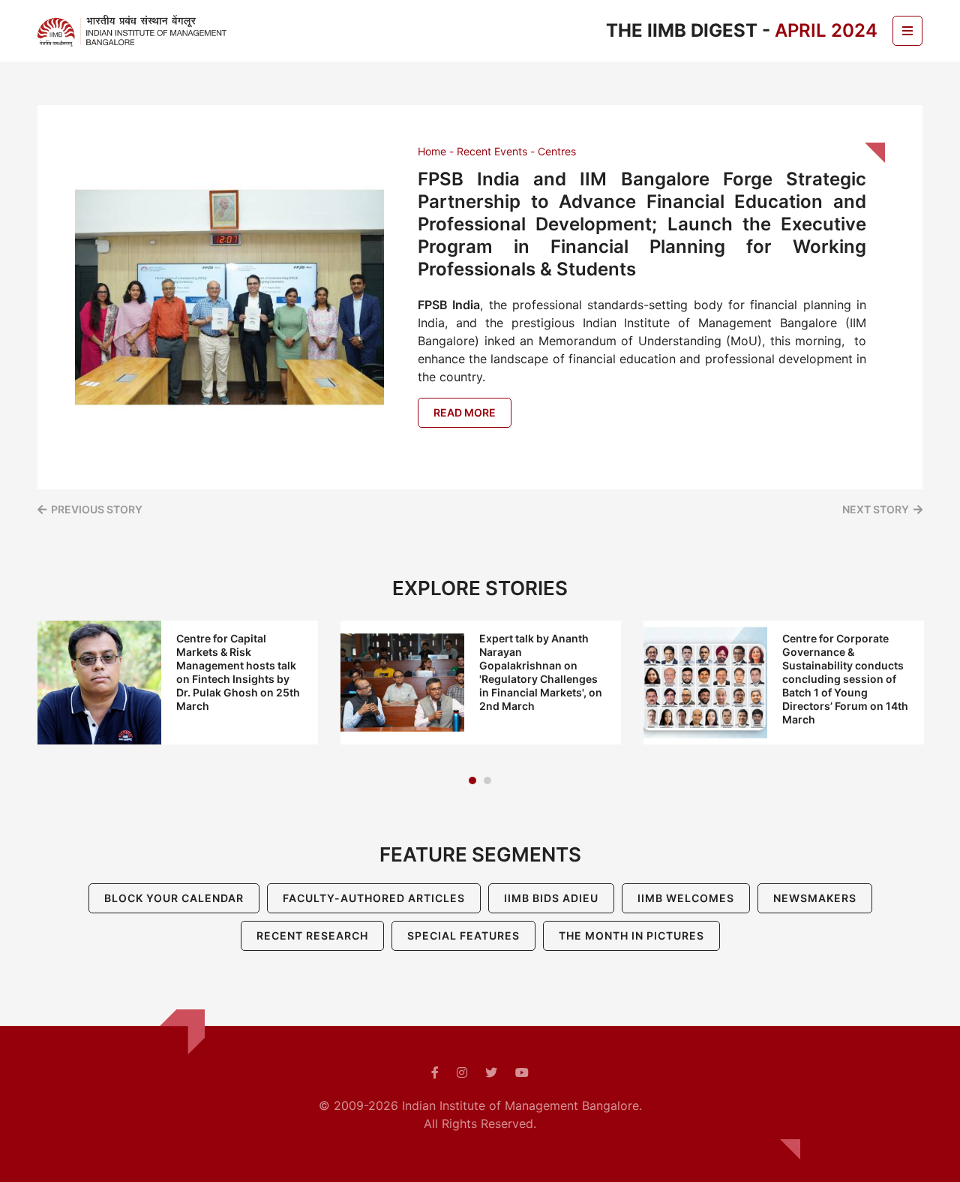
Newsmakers (814, 898)
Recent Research (312, 935)
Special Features (463, 935)
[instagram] (462, 1072)
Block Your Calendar (174, 898)
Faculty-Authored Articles (374, 898)
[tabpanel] (177, 682)
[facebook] (435, 1072)
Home (432, 151)
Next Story (875, 509)
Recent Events (492, 151)
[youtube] (522, 1072)
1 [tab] (472, 780)
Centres (557, 151)
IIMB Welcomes (686, 898)
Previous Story (96, 509)
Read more (465, 412)
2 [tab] (487, 780)
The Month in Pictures (631, 935)
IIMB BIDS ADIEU (551, 898)
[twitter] (491, 1072)
